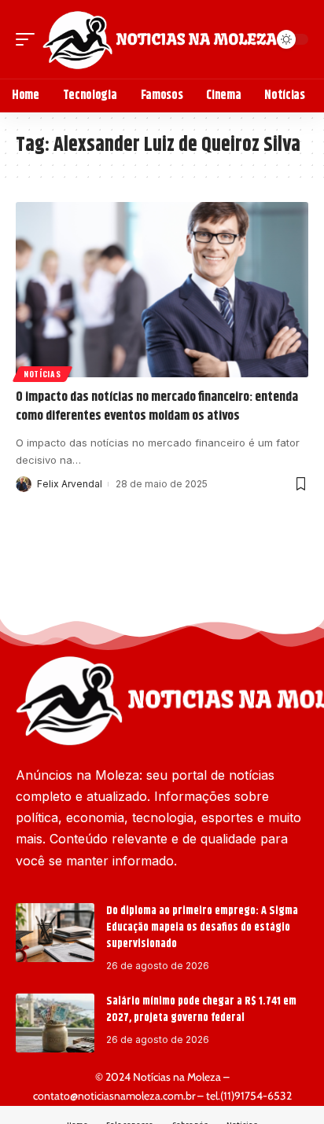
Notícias (42, 374)
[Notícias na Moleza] (159, 39)
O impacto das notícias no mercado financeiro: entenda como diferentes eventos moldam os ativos (157, 406)
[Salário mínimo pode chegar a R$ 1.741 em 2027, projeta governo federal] (55, 1023)
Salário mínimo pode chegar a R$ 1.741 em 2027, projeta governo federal (201, 1010)
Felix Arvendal (69, 484)
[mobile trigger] (29, 39)
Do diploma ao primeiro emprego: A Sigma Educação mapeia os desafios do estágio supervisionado (202, 927)
